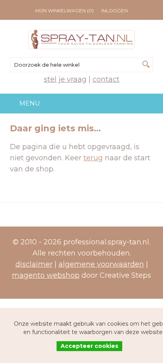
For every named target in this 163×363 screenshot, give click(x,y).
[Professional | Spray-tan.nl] (81, 39)
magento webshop (46, 275)
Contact (106, 79)
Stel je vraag (65, 79)
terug (93, 158)
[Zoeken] (146, 64)
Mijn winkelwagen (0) (64, 10)
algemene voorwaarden (101, 264)
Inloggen (114, 10)
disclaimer (34, 264)
